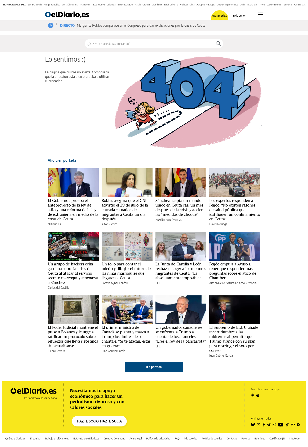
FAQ (177, 438)
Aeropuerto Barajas (206, 4)
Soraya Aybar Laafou (115, 283)
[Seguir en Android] (252, 395)
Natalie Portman (142, 4)
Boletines (259, 438)
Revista (245, 438)
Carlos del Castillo (59, 287)
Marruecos (85, 4)
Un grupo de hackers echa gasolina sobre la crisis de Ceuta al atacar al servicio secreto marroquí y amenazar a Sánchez (73, 273)
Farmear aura (300, 4)
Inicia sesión (239, 15)
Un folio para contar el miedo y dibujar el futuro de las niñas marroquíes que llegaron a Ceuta (126, 270)
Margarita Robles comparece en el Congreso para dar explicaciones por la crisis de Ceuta (141, 25)
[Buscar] (218, 43)
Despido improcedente (227, 4)
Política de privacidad (158, 438)
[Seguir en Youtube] (280, 424)
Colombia (111, 4)
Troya (262, 4)
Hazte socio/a (220, 15)
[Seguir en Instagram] (274, 424)
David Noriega (218, 224)
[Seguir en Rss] (298, 424)
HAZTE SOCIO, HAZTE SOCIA (99, 421)
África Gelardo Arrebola (241, 283)
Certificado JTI (277, 438)
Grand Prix (157, 4)
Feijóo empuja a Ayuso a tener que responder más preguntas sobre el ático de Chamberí (232, 270)
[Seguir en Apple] (257, 395)
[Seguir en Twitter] (259, 424)
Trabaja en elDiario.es (57, 438)
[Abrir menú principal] (260, 14)
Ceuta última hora (70, 4)
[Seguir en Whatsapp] (293, 424)
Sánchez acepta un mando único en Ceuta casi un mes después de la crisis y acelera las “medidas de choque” (180, 207)
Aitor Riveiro (109, 224)
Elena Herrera (56, 351)
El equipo (35, 438)
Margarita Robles (52, 4)
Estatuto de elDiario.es (86, 438)
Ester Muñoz (99, 4)
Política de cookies (212, 438)
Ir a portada (154, 367)
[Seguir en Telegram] (268, 424)
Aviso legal (135, 438)
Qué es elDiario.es (15, 438)
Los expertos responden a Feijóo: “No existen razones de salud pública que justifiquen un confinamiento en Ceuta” (234, 209)
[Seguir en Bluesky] (253, 424)
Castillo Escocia (274, 4)
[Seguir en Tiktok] (287, 424)
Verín (242, 4)
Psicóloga (287, 4)
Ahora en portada (62, 160)
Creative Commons (114, 438)
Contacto (232, 438)
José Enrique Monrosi (168, 219)
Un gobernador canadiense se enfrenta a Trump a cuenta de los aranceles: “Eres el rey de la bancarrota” (180, 334)
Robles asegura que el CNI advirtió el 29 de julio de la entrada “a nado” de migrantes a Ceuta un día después (125, 209)
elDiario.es (54, 224)
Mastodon (295, 438)
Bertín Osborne (171, 4)
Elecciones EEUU (125, 4)
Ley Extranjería (35, 4)
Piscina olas (252, 4)
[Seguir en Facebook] (264, 424)
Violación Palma (187, 4)
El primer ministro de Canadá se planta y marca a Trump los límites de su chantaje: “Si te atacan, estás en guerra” (126, 336)
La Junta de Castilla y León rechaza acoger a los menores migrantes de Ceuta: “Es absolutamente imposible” (180, 270)
